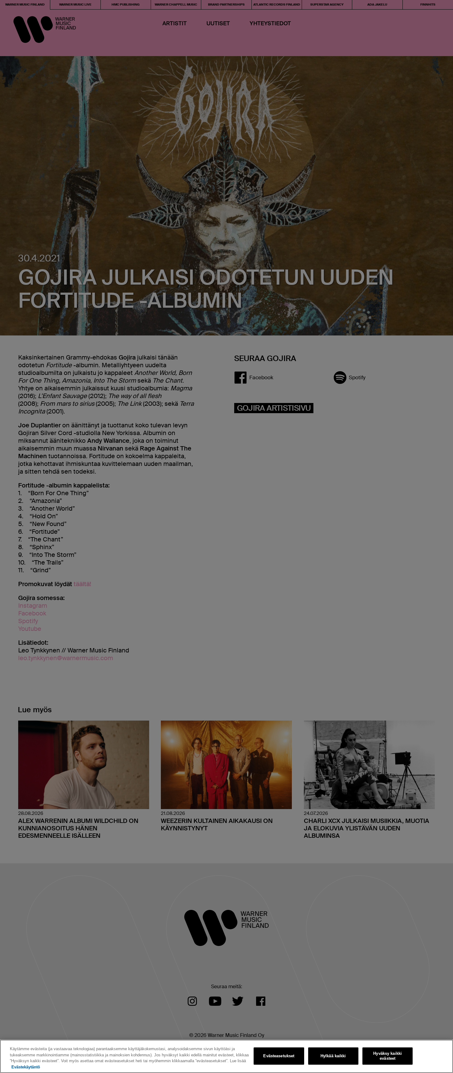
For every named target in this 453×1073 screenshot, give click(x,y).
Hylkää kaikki (333, 1056)
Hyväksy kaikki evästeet (387, 1056)
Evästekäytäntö (25, 1066)
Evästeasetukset (278, 1056)
